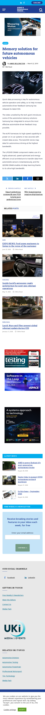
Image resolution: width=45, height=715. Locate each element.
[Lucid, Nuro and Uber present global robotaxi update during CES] (22, 307)
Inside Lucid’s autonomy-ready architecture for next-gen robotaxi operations (19, 286)
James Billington (17, 64)
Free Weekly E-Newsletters (13, 595)
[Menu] (4, 9)
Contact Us (6, 604)
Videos (5, 43)
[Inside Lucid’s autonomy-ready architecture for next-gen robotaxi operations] (22, 265)
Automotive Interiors (10, 658)
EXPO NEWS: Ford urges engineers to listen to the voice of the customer (20, 244)
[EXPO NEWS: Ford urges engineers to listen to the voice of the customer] (22, 225)
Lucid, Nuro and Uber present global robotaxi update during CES (19, 326)
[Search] (41, 9)
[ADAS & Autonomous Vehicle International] (22, 10)
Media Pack (6, 609)
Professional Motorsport (12, 671)
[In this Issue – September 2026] (9, 494)
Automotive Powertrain (11, 667)
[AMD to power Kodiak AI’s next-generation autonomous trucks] (9, 465)
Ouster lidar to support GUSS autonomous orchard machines (30, 479)
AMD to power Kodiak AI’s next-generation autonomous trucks (29, 465)
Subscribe (37, 2)
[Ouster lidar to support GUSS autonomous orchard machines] (9, 480)
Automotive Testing (10, 662)
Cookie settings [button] (10, 710)
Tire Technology (8, 676)
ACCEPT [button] (22, 709)
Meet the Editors (9, 600)
